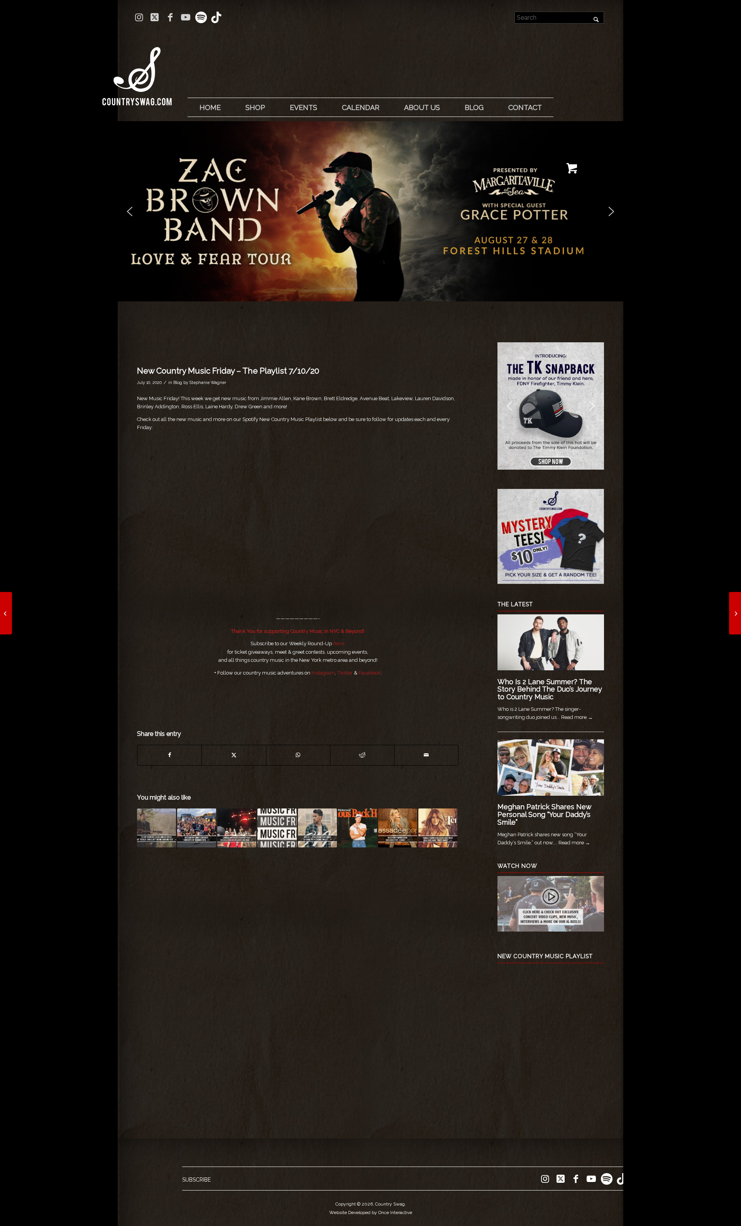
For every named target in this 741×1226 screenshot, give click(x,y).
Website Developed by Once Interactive (370, 1212)
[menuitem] (210, 107)
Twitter (345, 673)
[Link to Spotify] (200, 17)
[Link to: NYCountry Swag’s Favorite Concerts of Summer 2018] (196, 827)
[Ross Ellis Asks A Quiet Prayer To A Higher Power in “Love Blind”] (735, 613)
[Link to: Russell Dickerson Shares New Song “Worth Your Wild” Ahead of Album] (357, 827)
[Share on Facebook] (169, 755)
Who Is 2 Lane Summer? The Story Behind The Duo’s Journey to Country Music (549, 689)
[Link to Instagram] (139, 17)
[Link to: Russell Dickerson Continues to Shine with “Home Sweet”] (317, 827)
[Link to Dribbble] (216, 17)
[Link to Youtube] (185, 17)
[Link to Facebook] (170, 17)
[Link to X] (154, 17)
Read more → (577, 717)
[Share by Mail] (426, 755)
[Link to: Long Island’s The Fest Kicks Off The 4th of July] (236, 827)
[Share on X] (234, 755)
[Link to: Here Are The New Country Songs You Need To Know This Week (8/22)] (276, 827)
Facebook (370, 673)
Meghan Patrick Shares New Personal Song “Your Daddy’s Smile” (544, 814)
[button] (329, 211)
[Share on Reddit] (362, 755)
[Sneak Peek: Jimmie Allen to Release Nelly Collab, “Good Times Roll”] (6, 613)
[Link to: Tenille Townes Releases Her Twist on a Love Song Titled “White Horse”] (437, 827)
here (338, 643)
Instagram (323, 673)
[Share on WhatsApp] (298, 755)
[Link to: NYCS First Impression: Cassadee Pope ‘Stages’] (397, 827)
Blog (177, 382)
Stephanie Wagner (207, 382)
